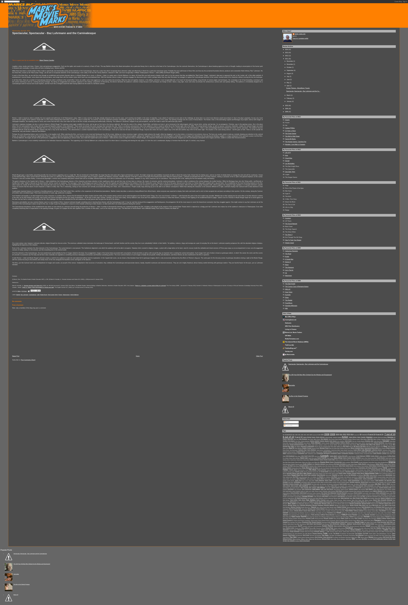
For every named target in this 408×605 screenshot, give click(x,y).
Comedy (324, 455)
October (289, 67)
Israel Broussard (303, 477)
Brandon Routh (315, 448)
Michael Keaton (366, 503)
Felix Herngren (301, 469)
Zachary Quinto (387, 539)
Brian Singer (347, 448)
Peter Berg (360, 512)
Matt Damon (293, 501)
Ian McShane (359, 475)
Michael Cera (334, 503)
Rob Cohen (351, 518)
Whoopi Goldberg (378, 537)
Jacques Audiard (381, 477)
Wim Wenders (318, 539)
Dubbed (293, 464)
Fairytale (380, 468)
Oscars (305, 510)
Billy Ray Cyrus (379, 446)
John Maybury (385, 485)
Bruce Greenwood (366, 448)
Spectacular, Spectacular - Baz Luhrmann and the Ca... (303, 91)
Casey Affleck (357, 450)
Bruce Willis (374, 448)
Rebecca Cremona (330, 516)
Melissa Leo (379, 501)
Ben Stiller (291, 446)
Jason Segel (363, 480)
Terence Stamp (374, 531)
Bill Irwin (351, 446)
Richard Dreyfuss (319, 518)
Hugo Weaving (321, 475)
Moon (287, 265)
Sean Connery (338, 526)
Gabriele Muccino (337, 469)
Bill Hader (346, 446)
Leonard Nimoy (297, 496)
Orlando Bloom (298, 510)
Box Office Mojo (290, 317)
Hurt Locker (329, 475)
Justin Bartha (288, 491)
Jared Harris (312, 480)
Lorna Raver (385, 496)
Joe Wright (356, 484)
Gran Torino (288, 292)
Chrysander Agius (368, 453)
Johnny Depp (335, 487)
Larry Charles (349, 494)
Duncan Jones (299, 464)
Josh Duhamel (297, 489)
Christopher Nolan (335, 453)
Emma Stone (381, 466)
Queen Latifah (361, 514)
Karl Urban (339, 491)
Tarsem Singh (346, 531)
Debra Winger (346, 459)
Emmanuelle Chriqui (297, 468)
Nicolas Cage (312, 508)
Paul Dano (389, 510)
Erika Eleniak (332, 468)
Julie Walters (369, 489)
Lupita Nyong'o (291, 498)
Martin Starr (361, 500)
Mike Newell (369, 505)
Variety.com (289, 351)
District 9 (288, 262)
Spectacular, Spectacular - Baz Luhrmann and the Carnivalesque (308, 364)
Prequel (349, 514)
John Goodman (303, 486)
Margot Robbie (371, 498)
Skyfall (287, 161)
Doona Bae (371, 462)
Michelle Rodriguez (318, 505)
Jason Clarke (329, 480)
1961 (293, 434)
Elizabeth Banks (304, 466)
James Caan (327, 478)
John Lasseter (348, 485)
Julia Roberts (337, 489)
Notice (365, 508)
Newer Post (15, 356)
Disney (332, 462)
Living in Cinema (290, 329)
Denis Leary (360, 459)
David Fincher (381, 458)
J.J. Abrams (320, 477)
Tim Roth (365, 533)
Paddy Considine (326, 510)
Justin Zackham (332, 491)
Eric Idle (321, 468)
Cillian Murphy (377, 453)
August (289, 73)
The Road (288, 254)
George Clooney (386, 470)
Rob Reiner (365, 518)
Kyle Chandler (342, 494)
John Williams (321, 487)
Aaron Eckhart (307, 437)
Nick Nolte (298, 508)
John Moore (392, 485)
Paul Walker (319, 512)
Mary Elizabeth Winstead (385, 500)
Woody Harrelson (341, 539)
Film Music (313, 470)
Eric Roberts (326, 468)
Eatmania (288, 323)
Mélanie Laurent (371, 501)
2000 (319, 434)
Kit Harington (303, 494)
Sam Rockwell (317, 524)
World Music (348, 539)
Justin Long (308, 491)
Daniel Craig (304, 458)
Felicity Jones (293, 469)
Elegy (287, 297)
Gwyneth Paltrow (291, 473)
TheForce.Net (289, 345)
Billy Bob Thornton (370, 446)
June (288, 79)
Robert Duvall (297, 520)
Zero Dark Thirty (290, 172)
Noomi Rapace (352, 508)
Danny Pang (364, 458)
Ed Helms (343, 464)
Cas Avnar (350, 450)
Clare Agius (389, 453)
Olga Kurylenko (371, 508)
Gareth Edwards (359, 469)
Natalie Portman (341, 507)
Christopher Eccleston (291, 453)
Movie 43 (291, 407)
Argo (286, 155)
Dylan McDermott (329, 464)
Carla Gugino (320, 450)
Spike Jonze (367, 528)
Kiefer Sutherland (381, 493)
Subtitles (386, 530)
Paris (337, 510)
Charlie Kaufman (291, 451)
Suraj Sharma (286, 531)
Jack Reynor (355, 477)
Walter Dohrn (354, 537)
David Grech (300, 459)
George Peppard (308, 471)
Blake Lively (286, 448)
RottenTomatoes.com (292, 339)
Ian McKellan (352, 475)
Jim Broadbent (307, 484)
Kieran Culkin (389, 493)
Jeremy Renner (372, 482)
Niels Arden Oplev (329, 508)
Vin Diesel (335, 537)
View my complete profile (300, 38)
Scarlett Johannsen (293, 526)
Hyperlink (334, 475)
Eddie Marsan (354, 464)
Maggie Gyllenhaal (328, 498)
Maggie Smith (337, 498)
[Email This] (31, 291)
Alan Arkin (290, 439)
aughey (325, 444)
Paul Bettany (383, 510)
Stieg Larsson (364, 529)
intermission (388, 475)
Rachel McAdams (387, 514)
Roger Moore (370, 520)
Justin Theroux (315, 491)
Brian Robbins (340, 448)
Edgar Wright (379, 464)
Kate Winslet (345, 491)
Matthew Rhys (336, 501)
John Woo (328, 487)
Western (371, 537)
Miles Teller (381, 505)
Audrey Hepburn (319, 444)
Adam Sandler (361, 437)
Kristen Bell (318, 494)
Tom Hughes (352, 535)
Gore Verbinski (358, 471)
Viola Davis (348, 537)
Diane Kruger (298, 462)
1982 (302, 434)
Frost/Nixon (288, 303)
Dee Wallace (353, 459)
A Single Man (289, 259)
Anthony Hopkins (335, 442)
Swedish (302, 531)
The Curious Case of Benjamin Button (296, 286)
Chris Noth (364, 451)
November (290, 64)
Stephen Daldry (293, 529)
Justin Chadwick (296, 491)
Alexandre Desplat (347, 439)
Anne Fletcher (306, 442)
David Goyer (293, 459)
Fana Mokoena (391, 468)
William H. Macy (304, 539)
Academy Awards (337, 437)
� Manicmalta (289, 354)
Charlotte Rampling (310, 451)
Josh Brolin (290, 489)
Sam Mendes (303, 524)
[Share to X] (36, 291)
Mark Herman (286, 500)
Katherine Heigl (360, 491)
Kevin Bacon (350, 493)
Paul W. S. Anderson (310, 512)
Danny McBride (356, 458)
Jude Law (323, 489)
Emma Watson (287, 468)
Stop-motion (372, 529)
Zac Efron (364, 539)
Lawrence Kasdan (375, 494)
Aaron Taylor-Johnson (318, 437)
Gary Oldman (367, 469)
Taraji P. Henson (338, 531)
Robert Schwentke (330, 520)
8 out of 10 (288, 437)
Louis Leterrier (391, 496)
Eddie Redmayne (371, 464)
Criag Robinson (360, 456)
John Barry (378, 484)
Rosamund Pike (306, 522)
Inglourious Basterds (291, 251)
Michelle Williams (329, 505)
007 (284, 434)
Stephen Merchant (309, 529)
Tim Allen (330, 533)
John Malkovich (378, 485)
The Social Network (291, 224)
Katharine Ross (352, 491)
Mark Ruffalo (294, 500)
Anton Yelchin (361, 442)
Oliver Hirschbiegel (379, 508)
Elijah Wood (296, 466)
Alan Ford (296, 439)
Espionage (342, 468)
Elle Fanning (328, 466)
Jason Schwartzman (354, 480)
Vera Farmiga (318, 537)
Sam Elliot (296, 524)
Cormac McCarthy (342, 456)
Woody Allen (333, 539)
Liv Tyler (362, 496)
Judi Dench (330, 489)
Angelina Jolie (369, 441)
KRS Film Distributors (292, 326)
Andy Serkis (348, 441)
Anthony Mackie (345, 442)
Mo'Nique (288, 507)
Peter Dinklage (388, 512)
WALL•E (287, 289)
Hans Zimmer (307, 473)
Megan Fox (364, 501)
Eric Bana (315, 468)
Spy (375, 528)
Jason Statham (371, 480)
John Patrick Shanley (295, 487)
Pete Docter (344, 512)
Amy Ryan (297, 441)
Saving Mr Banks (290, 139)
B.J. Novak (330, 444)
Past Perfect (349, 510)
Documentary (338, 462)
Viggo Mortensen (328, 537)
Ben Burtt (383, 444)
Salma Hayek (290, 524)
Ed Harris (337, 464)
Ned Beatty (358, 507)
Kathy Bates (386, 491)
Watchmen (288, 275)
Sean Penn (346, 526)
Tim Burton (336, 533)
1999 (310, 434)
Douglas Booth (384, 462)
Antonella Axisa (369, 442)
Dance (290, 458)
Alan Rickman (303, 439)
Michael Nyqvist (375, 503)
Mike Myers (362, 505)
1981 (299, 434)
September (290, 70)
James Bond (320, 478)
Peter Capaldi (366, 512)
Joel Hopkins (371, 484)
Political (344, 514)
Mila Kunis (375, 505)
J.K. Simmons (327, 477)
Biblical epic (340, 446)
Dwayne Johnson (320, 464)
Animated (385, 441)
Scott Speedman (317, 526)
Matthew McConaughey (325, 501)
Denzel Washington (383, 459)
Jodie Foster (350, 484)
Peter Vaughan (300, 514)
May (288, 82)
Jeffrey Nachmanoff (312, 482)
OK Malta (288, 335)
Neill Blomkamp (366, 507)
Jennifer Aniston (328, 482)
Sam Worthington (334, 524)
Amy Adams (291, 441)
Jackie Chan (362, 477)
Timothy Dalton (372, 533)
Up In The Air (289, 270)
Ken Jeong (324, 493)
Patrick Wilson (375, 510)
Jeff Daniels (304, 482)
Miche (298, 505)
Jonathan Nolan (374, 487)
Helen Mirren (360, 473)
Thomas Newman (317, 533)
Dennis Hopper (367, 459)
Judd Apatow (316, 489)
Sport (371, 528)
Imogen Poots (381, 475)
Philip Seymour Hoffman (318, 514)
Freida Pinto (330, 469)
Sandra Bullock (357, 524)
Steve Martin (332, 529)
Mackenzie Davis (311, 498)
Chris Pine (371, 451)
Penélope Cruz (331, 512)
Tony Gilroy (376, 535)
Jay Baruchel (388, 480)
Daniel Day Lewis (312, 458)
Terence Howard (367, 531)
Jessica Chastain (294, 484)
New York (373, 507)
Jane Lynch (305, 480)
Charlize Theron (301, 451)
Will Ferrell (386, 537)
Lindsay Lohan (356, 496)
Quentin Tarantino (370, 514)
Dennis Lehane (374, 459)
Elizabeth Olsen (313, 466)
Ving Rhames (341, 537)
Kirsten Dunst (296, 494)
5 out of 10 (371, 434)
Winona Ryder (326, 539)
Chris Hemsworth (349, 451)
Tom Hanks (325, 535)
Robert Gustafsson (305, 520)
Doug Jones (377, 462)
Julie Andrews (361, 489)
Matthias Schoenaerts (345, 501)
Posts (287, 422)
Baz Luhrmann (24, 294)
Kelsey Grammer (317, 493)
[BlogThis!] (34, 291)
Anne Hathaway (316, 443)
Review (387, 516)
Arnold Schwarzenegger (297, 444)
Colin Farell (304, 456)
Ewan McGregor (373, 468)
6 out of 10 (379, 434)
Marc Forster (356, 498)
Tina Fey (389, 533)
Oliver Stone (388, 508)
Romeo (60, 294)
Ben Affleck (369, 444)
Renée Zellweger (381, 516)
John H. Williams (313, 485)
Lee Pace (383, 494)
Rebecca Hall (339, 516)
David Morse (306, 459)
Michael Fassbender (355, 503)
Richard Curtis (310, 518)
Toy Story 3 (288, 234)
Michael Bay (317, 503)
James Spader (290, 480)
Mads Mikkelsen (320, 498)
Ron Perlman (298, 522)
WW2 (353, 539)
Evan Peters (355, 468)
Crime (368, 456)
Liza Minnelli (368, 496)
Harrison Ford (322, 473)
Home (138, 356)
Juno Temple (388, 489)
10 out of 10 (288, 434)
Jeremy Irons (364, 482)
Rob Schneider (372, 518)
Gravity (287, 120)
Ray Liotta (309, 516)
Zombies (297, 540)
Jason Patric (336, 480)
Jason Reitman (343, 480)
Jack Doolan (341, 477)
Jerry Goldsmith (380, 482)
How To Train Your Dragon (293, 240)
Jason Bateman (319, 480)
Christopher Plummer (347, 453)
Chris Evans (342, 451)
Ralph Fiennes (296, 516)
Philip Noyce (308, 514)
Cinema (384, 453)
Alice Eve (370, 439)
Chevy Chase (319, 451)
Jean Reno (291, 482)
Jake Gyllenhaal (301, 478)
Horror (289, 475)
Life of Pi (288, 152)
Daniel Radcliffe (322, 458)
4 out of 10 (365, 434)
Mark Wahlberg (311, 500)
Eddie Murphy (362, 464)
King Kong (290, 494)
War (359, 537)
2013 (286, 52)
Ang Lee (354, 441)
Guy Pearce (389, 471)
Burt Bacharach (294, 450)
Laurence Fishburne (366, 494)
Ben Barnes (376, 444)
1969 (296, 434)
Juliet (38, 294)
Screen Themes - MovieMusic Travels (298, 88)
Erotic (337, 468)
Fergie (306, 469)
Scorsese (304, 526)
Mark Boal (392, 498)
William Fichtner (287, 539)
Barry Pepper (353, 444)
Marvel (375, 500)
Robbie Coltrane (381, 518)
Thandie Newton (389, 531)
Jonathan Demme (365, 487)
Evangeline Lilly (363, 468)
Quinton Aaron (379, 514)
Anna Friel (291, 442)
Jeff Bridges (297, 482)
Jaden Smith (286, 478)
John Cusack (294, 485)
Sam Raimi (310, 524)
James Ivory (377, 478)
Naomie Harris (333, 507)
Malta (351, 498)
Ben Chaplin (389, 444)
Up (286, 273)
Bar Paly (340, 444)
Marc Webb (363, 498)
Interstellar (291, 385)
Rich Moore (285, 518)
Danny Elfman (338, 458)
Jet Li (301, 484)
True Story (293, 537)
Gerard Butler (332, 471)
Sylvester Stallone (319, 531)
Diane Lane (305, 462)
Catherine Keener (377, 450)
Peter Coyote (374, 512)
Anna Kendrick (298, 442)
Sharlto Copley (290, 528)
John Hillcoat (327, 485)
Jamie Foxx (298, 480)
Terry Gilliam (382, 531)
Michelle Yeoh (338, 505)
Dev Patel (285, 462)
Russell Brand (351, 522)
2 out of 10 (315, 434)
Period (338, 512)
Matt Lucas (299, 501)
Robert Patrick (314, 520)
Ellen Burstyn (335, 466)
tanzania (332, 531)
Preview (354, 514)
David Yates (331, 459)
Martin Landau (330, 500)
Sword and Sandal (309, 531)
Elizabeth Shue (321, 466)
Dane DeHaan (296, 458)
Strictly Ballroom (74, 294)
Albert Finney (317, 439)
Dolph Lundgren (346, 462)
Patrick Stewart (367, 510)
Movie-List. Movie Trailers (293, 332)
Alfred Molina (363, 439)
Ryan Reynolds (381, 522)
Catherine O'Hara (386, 450)
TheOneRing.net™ (291, 348)
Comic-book (333, 456)
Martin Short (355, 500)
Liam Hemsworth (333, 496)
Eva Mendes (348, 468)
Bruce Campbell (355, 448)
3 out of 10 (356, 434)
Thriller (325, 533)
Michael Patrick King (385, 503)
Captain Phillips (290, 128)
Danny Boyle (330, 458)
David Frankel (388, 458)
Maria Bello (377, 498)
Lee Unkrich (389, 494)
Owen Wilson (311, 510)
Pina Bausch (338, 514)
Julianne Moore (353, 489)
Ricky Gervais (337, 518)
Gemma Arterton (375, 469)
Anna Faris (285, 442)
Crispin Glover (374, 456)
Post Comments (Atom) (28, 360)
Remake (367, 516)
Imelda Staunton (373, 475)
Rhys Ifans (392, 516)
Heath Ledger (342, 473)
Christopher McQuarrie (323, 453)
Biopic (385, 446)
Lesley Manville (317, 496)
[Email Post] (29, 291)
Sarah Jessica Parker (368, 524)
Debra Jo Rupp (339, 459)
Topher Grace (388, 535)
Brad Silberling (298, 448)
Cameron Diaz (302, 450)
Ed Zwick (348, 464)
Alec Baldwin (324, 439)
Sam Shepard (325, 524)
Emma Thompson (390, 466)
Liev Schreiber (348, 496)
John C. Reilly (386, 484)
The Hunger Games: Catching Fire (295, 142)
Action (345, 437)
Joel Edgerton (363, 484)
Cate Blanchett (366, 450)
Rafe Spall (288, 516)
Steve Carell (324, 529)
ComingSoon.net (290, 320)
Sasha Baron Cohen (389, 524)
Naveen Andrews (351, 507)
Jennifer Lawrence (355, 482)
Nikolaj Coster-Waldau (339, 508)
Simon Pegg (329, 528)
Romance (377, 520)
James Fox (351, 478)
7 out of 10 (390, 434)
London (380, 496)
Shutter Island (289, 243)
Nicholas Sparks (389, 507)
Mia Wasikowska (300, 503)
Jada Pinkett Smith (390, 477)
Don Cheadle (354, 462)
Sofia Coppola (341, 528)
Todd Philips (291, 535)
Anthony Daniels (325, 442)
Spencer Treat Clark (359, 528)
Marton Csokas (368, 500)
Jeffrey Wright (320, 482)
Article (305, 444)
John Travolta (304, 487)
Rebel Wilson (346, 516)
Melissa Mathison (387, 501)
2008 (286, 111)
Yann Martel (358, 539)
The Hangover (289, 267)
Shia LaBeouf (305, 528)
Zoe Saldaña (291, 540)
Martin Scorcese (338, 500)
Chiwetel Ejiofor (327, 451)
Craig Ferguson (352, 456)
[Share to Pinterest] (40, 291)
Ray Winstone (322, 516)
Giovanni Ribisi (349, 471)
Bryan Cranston (390, 448)
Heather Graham (351, 473)
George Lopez (291, 471)
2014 (286, 49)
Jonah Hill (358, 487)
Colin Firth (311, 456)
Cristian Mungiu (383, 456)
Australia (287, 295)
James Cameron (336, 478)
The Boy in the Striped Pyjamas (298, 396)
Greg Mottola (365, 471)
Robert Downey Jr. (288, 520)
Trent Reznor (286, 537)
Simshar (336, 528)
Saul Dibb (285, 526)
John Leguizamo (369, 485)
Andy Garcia (333, 441)
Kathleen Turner (369, 491)
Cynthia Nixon (391, 456)
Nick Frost (292, 508)
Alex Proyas (332, 439)
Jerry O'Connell (388, 482)
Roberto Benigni (349, 520)
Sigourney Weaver (320, 528)
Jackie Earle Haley (371, 477)
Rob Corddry (358, 518)
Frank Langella (321, 469)
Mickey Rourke (354, 505)
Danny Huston (347, 458)
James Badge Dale (311, 478)
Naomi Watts (326, 507)
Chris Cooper (335, 451)
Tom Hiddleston (338, 535)
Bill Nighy (363, 446)
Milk (286, 308)
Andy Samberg (340, 441)
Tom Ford (312, 535)
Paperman (333, 510)
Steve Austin (317, 529)
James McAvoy (383, 478)
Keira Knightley (295, 493)
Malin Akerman (345, 498)
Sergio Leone (374, 526)
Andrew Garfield (314, 441)
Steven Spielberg (355, 530)
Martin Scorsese (347, 500)
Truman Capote (301, 537)
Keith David (303, 493)
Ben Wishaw (298, 446)
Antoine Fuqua (354, 442)
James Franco (358, 478)
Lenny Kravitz (290, 496)
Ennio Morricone (307, 468)
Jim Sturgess (329, 484)
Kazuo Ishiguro (286, 493)
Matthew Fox (306, 501)
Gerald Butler (325, 471)
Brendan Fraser (324, 448)
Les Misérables (290, 163)
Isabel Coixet (289, 477)
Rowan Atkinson (335, 522)
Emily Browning (357, 466)
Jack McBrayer (347, 477)
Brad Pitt (291, 448)
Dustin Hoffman (307, 464)
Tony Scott (381, 535)
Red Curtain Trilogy (53, 294)
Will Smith (392, 537)
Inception (288, 218)
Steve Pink (347, 529)
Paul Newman (300, 512)
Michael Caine (326, 503)
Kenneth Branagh (342, 493)
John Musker (286, 487)
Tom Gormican (317, 535)
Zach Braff (370, 539)
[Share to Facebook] (38, 291)
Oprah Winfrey (290, 510)
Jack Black (334, 477)
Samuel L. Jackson (346, 524)
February (290, 98)
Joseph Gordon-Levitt (385, 487)
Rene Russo (373, 516)
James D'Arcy (344, 478)
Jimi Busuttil (336, 484)
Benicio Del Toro (319, 446)
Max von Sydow (355, 501)
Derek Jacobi (392, 459)
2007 (322, 434)
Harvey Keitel (335, 473)
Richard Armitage (293, 518)
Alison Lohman (377, 439)
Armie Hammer (388, 442)
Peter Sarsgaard (292, 514)
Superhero (392, 529)
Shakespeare (66, 294)
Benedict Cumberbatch (307, 446)
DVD (313, 464)
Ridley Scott (344, 518)
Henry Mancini (388, 473)
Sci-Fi (300, 526)
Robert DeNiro (391, 518)
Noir (347, 508)
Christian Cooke (385, 451)
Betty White (334, 446)
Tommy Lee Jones (368, 535)
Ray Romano (315, 516)
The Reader (288, 300)
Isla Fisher (296, 477)
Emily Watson (373, 466)
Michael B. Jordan (309, 503)
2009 (286, 108)
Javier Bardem (379, 480)
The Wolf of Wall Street (292, 136)
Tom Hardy (331, 535)
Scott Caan (310, 526)
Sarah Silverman (379, 524)
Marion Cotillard (385, 498)
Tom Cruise (306, 535)
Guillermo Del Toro (373, 471)
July (288, 76)
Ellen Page (342, 466)
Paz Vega (324, 512)
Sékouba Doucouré (354, 526)
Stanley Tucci (380, 528)
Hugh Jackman (311, 475)
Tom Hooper (346, 535)
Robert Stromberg (340, 520)
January (289, 101)
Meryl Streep (292, 503)
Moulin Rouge (43, 294)
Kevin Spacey (372, 493)
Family (385, 468)
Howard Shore (295, 475)
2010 (286, 105)
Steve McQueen (340, 529)
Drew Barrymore (287, 464)
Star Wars (388, 528)
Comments (288, 425)
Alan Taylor (310, 439)
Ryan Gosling (373, 522)
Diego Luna (311, 462)
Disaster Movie (324, 462)
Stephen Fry (300, 529)
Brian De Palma (333, 448)
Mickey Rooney (345, 505)
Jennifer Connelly (336, 482)
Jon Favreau (343, 487)
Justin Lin (302, 491)
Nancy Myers (319, 507)
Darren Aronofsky (372, 458)
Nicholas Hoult (380, 507)
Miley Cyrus (388, 505)
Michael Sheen (292, 505)
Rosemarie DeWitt (326, 522)
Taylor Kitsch (353, 531)
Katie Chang (392, 491)
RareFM (304, 516)
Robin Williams (356, 520)
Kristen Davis (325, 494)
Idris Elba (366, 475)
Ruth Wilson (367, 522)
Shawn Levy (298, 528)
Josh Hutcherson (307, 489)
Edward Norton (387, 464)
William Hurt (311, 539)
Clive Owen (297, 456)
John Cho (392, 484)
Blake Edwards (391, 446)
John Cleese (286, 485)
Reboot (351, 516)
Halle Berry (300, 473)
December (290, 61)
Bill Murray (357, 446)
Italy (308, 477)
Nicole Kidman (320, 508)
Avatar (287, 256)
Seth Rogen (381, 526)
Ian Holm (346, 475)
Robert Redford (322, 520)
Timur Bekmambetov (381, 533)
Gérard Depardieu (340, 471)
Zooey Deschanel (305, 540)
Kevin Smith (365, 493)
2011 (286, 59)
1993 (308, 434)
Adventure (390, 437)
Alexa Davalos (338, 439)
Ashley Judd (311, 444)
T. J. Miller (327, 531)
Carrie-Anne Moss (335, 450)
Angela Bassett (361, 441)
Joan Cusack (343, 484)
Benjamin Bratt (327, 446)
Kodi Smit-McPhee (311, 494)
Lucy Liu (285, 498)
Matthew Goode (313, 501)
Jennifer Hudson (345, 482)
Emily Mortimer (364, 466)
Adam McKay (353, 437)
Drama (392, 462)
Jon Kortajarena (351, 487)
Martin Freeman (321, 500)
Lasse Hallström (357, 494)
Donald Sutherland (363, 462)
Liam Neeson (341, 496)
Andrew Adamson (305, 441)
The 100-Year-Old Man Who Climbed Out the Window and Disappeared (310, 375)
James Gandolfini (368, 478)
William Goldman (296, 539)
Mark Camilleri (300, 34)
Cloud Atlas (288, 158)
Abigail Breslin (328, 437)
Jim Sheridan (323, 484)
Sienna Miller (313, 528)
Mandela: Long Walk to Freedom (295, 144)
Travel (393, 535)
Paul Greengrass (293, 512)
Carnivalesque (32, 294)
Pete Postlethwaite (352, 512)
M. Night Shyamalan (301, 498)
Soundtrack (349, 528)
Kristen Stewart (333, 494)
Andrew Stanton (324, 441)
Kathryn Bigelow (377, 491)
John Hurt (334, 485)
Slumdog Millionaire (291, 305)
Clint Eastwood (290, 456)
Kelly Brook (309, 493)
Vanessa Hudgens (309, 537)
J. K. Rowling (313, 477)
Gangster (352, 469)
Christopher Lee (302, 453)
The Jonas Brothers (297, 533)
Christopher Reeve (358, 453)
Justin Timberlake (323, 491)
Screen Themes (327, 526)
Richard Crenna (302, 518)
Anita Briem (392, 441)
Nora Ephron (359, 508)
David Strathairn (314, 459)
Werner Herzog (364, 537)
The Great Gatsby (290, 133)
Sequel (367, 526)
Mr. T (309, 507)
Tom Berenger (298, 535)
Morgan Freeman (296, 507)
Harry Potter (328, 473)
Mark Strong (302, 500)
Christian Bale (377, 451)
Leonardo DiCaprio (307, 496)
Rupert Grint (343, 522)
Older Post (259, 356)
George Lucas (299, 471)
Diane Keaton (291, 462)
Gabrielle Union (346, 469)
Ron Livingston (291, 522)
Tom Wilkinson (359, 535)
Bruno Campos (382, 448)
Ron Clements (388, 520)
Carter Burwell (343, 450)
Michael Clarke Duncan (343, 503)
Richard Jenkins (328, 518)
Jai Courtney (293, 478)
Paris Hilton (342, 510)
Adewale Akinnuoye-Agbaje (380, 437)
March (289, 95)
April (288, 85)
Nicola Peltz (304, 508)
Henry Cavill (382, 473)
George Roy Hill (316, 471)
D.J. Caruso (286, 458)
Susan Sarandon (295, 531)
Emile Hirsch (349, 466)
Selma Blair (362, 526)
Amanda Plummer (385, 439)
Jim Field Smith (315, 484)
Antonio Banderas (379, 442)
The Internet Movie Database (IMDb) (296, 342)
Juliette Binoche (380, 489)
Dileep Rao (317, 462)
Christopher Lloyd (311, 453)
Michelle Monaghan (306, 505)
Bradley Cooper (307, 448)
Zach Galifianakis (378, 539)
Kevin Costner (358, 493)
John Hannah (320, 485)
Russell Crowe (359, 522)
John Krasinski (340, 485)
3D (360, 434)
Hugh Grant (303, 475)
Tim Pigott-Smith (350, 533)
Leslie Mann (324, 496)
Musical (313, 507)
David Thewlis (323, 459)
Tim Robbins (358, 533)
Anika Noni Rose (378, 441)
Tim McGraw (343, 533)
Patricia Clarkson (359, 510)
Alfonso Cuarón (356, 439)
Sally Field (390, 522)
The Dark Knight (290, 284)
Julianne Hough (344, 489)
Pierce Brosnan (330, 514)
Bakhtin (18, 294)
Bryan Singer (286, 450)
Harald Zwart (315, 473)
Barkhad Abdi (346, 444)
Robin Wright (364, 520)
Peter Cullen (381, 512)
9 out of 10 (298, 437)
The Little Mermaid (307, 533)
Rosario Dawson (316, 522)
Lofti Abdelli (374, 496)
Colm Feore (317, 456)
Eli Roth (290, 466)
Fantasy (285, 470)
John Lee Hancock (357, 485)
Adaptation (369, 437)
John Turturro (312, 487)
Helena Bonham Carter (372, 473)
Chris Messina (357, 451)
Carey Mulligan (311, 450)
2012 (286, 55)
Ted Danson (359, 531)
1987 (305, 434)
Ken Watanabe (332, 493)
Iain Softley (340, 475)
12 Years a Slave (290, 131)
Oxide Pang (319, 510)
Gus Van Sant (382, 471)
